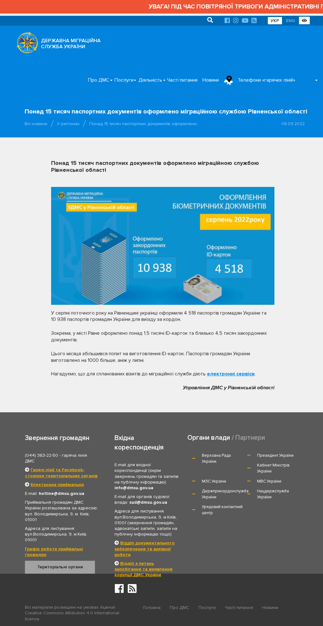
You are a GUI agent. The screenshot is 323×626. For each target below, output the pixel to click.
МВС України (269, 481)
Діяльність (150, 80)
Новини (211, 80)
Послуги (124, 80)
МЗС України (214, 481)
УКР (275, 20)
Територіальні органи (60, 567)
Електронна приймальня (57, 484)
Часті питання (182, 80)
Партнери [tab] (250, 438)
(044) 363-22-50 (41, 455)
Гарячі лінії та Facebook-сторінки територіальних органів (61, 472)
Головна (152, 607)
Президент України (275, 455)
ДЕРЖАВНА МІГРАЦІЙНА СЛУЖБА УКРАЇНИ (71, 44)
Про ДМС (98, 80)
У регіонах (68, 123)
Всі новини (36, 123)
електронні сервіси (231, 374)
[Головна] (25, 44)
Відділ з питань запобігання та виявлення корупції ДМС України (144, 569)
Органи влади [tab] (208, 438)
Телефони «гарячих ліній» (266, 80)
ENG (290, 20)
